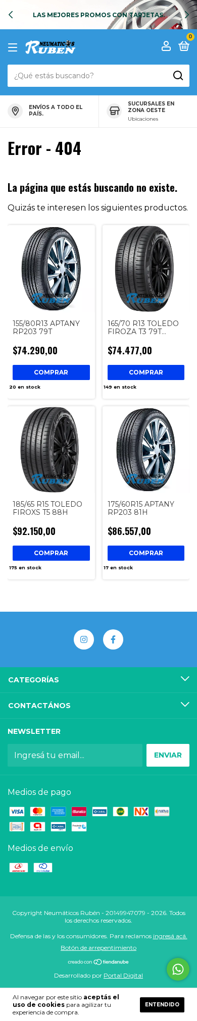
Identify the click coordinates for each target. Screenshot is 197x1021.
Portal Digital (123, 975)
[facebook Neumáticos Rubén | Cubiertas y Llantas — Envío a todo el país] (113, 639)
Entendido (162, 1004)
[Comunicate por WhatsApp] (178, 969)
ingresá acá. (170, 936)
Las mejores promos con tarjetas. (99, 15)
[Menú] (14, 47)
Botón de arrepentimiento (98, 947)
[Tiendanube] (98, 963)
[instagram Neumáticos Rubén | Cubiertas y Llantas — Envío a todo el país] (84, 639)
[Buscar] (177, 76)
